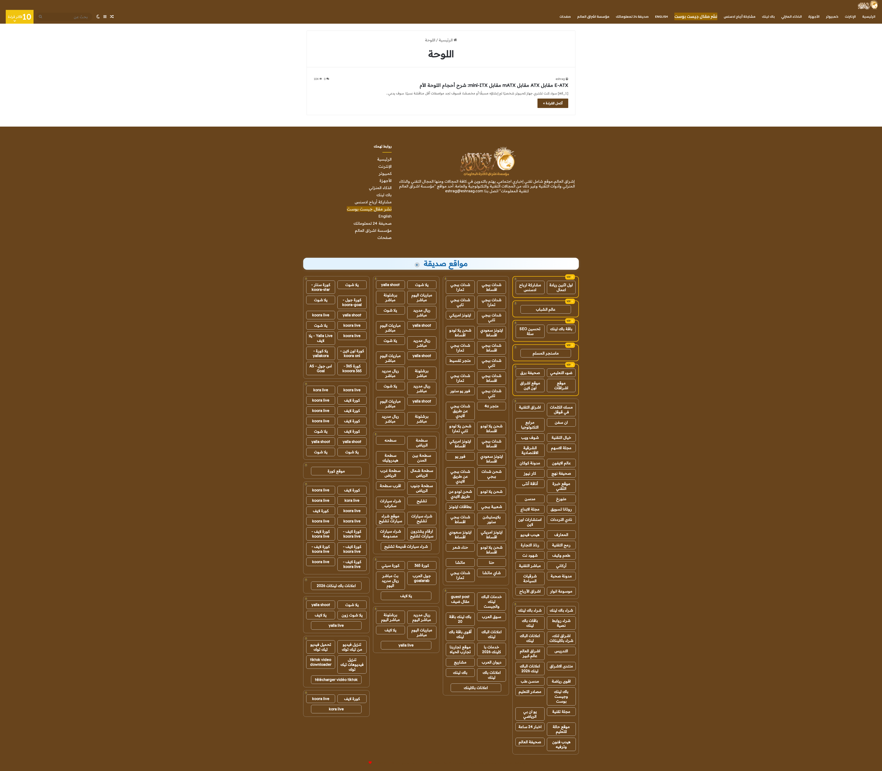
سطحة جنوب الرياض (421, 488)
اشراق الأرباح (530, 591)
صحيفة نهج (561, 473)
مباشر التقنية (530, 565)
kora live (320, 390)
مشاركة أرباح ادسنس (739, 17)
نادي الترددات (561, 519)
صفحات (565, 17)
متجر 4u (491, 406)
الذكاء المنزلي (791, 17)
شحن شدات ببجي (491, 474)
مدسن (530, 498)
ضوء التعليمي (561, 372)
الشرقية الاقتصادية (529, 450)
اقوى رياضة (561, 681)
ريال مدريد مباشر (421, 312)
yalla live (406, 645)
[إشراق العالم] (868, 4)
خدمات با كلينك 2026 (491, 649)
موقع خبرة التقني (561, 486)
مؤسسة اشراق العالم (593, 17)
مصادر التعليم (530, 691)
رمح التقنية (561, 545)
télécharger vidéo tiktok (336, 679)
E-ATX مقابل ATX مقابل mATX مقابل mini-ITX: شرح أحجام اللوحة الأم (494, 85)
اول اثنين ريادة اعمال (561, 287)
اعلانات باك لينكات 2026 (336, 585)
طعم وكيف (561, 555)
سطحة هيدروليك (390, 457)
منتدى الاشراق (561, 666)
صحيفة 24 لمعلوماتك (632, 17)
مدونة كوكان (530, 463)
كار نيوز (530, 473)
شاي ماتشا (492, 572)
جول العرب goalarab (422, 578)
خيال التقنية (561, 437)
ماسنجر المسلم (546, 353)
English (661, 17)
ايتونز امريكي (460, 315)
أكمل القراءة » (553, 103)
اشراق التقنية (530, 407)
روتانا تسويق (561, 509)
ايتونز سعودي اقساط (491, 332)
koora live (320, 315)
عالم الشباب (545, 309)
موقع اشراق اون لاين (530, 385)
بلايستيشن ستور (492, 519)
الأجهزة (814, 17)
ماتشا (460, 562)
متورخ (561, 498)
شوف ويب (530, 437)
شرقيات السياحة (530, 578)
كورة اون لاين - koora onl (352, 353)
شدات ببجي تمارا (460, 287)
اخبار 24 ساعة (530, 726)
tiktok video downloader (320, 662)
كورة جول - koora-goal (352, 302)
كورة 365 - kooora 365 (352, 368)
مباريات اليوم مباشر (421, 297)
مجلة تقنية (561, 711)
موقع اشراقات (561, 385)
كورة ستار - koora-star (320, 287)
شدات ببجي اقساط (491, 287)
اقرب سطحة (390, 485)
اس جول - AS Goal (320, 368)
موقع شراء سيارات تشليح (390, 518)
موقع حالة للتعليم (561, 729)
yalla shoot (390, 284)
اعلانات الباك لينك (530, 638)
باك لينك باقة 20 (460, 619)
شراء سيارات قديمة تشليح (406, 546)
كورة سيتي (390, 565)
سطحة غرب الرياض (390, 473)
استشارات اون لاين (530, 522)
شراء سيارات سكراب (390, 503)
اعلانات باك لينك (492, 675)
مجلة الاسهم (561, 447)
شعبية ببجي (491, 506)
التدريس (561, 651)
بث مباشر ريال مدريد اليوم (390, 580)
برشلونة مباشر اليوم (390, 617)
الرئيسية (868, 17)
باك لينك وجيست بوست (561, 696)
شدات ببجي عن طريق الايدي (460, 411)
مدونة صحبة (561, 576)
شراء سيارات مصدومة (390, 533)
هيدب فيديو (530, 534)
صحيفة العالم (530, 742)
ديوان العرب (491, 662)
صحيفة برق (530, 372)
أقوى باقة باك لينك (460, 634)
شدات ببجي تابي (460, 302)
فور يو (460, 456)
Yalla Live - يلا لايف (321, 338)
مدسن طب (530, 681)
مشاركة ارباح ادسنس (530, 287)
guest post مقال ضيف (460, 599)
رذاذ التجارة (530, 545)
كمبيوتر (832, 17)
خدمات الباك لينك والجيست (491, 601)
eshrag (560, 79)
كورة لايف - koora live (352, 534)
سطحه (390, 440)
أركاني (561, 565)
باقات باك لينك (530, 623)
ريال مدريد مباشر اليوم (421, 617)
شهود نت (530, 555)
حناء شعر (460, 547)
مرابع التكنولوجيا (530, 424)
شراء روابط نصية (561, 623)
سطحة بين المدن (421, 457)
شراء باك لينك (561, 610)
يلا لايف (406, 595)
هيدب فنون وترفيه (561, 744)
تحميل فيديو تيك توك (320, 647)
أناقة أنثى (530, 483)
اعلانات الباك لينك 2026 (530, 668)
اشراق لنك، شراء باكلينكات (561, 638)
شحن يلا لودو (492, 491)
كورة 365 (422, 565)
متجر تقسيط (460, 360)
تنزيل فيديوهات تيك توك (352, 664)
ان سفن (561, 422)
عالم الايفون (561, 463)
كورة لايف (352, 400)
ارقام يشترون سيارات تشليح (421, 533)
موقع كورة (336, 471)
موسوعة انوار (561, 591)
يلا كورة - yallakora (321, 353)
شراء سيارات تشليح (421, 518)
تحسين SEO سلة (530, 331)
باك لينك (768, 17)
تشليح (422, 501)
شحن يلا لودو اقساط (460, 332)
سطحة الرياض (422, 442)
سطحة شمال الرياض (421, 473)
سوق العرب (491, 616)
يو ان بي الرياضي (530, 714)
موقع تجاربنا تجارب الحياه (460, 649)
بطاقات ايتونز (460, 506)
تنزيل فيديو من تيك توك (352, 647)
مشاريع (460, 662)
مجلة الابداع (530, 509)
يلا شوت (422, 284)
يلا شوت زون (352, 615)
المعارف (561, 534)
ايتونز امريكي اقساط (460, 443)
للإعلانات (362, 763)
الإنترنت (850, 17)
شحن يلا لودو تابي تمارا (460, 428)
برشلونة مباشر (390, 297)
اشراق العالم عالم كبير (530, 653)
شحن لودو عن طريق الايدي (460, 494)
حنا (491, 562)
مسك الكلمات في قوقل (561, 409)
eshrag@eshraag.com (464, 191)
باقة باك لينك (561, 328)
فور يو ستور (460, 390)
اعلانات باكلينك (476, 687)
